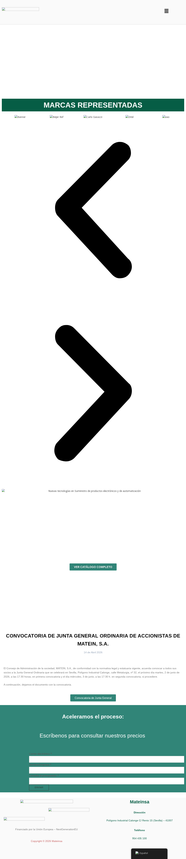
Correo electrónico (40, 753)
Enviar (39, 787)
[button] (166, 11)
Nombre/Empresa (40, 764)
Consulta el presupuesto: (44, 775)
